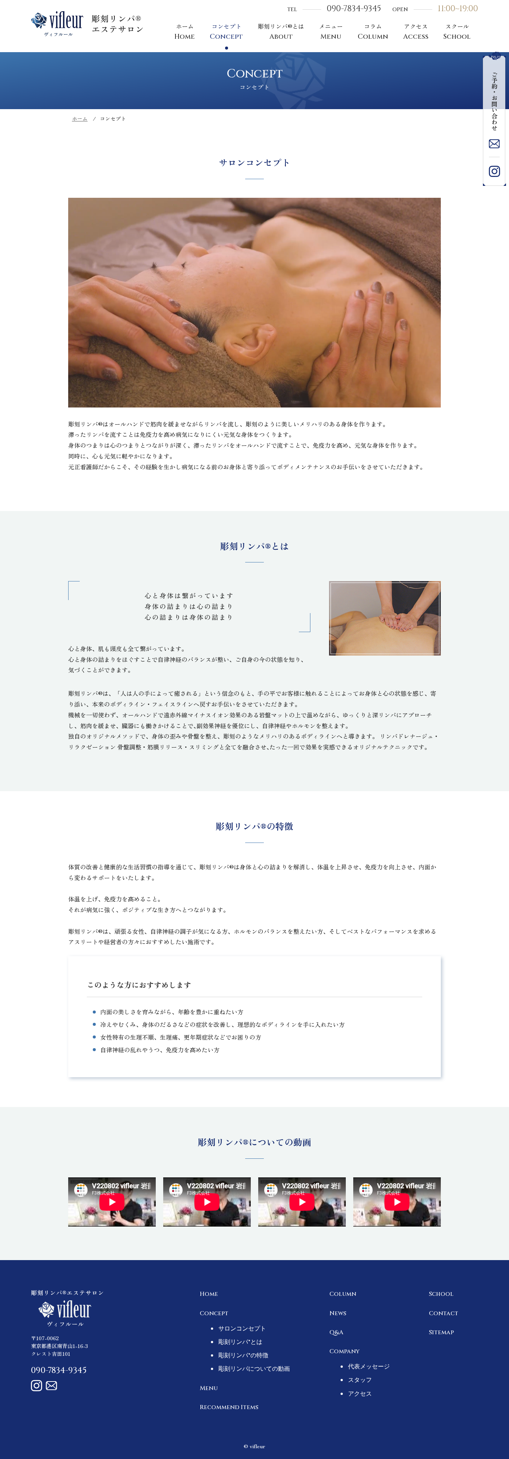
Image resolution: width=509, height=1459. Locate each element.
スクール (457, 31)
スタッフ (360, 1380)
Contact (443, 1313)
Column (342, 1294)
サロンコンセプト (242, 1329)
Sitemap (441, 1332)
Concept (214, 1313)
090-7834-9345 (354, 8)
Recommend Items (229, 1407)
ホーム (184, 31)
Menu (209, 1388)
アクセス (416, 31)
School (441, 1294)
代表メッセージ (369, 1367)
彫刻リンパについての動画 (254, 1369)
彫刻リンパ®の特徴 (243, 1355)
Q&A (336, 1332)
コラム (373, 31)
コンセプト (226, 31)
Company (344, 1351)
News (337, 1313)
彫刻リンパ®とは (281, 31)
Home (209, 1294)
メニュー (331, 31)
